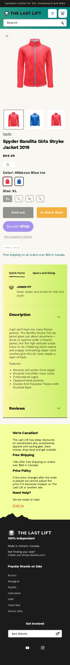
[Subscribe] (57, 634)
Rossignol (13, 581)
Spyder (7, 133)
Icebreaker (14, 593)
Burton (12, 575)
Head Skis (14, 605)
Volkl (11, 599)
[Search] (62, 23)
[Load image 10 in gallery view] (56, 119)
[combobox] (35, 23)
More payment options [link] (18, 236)
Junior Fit (24, 286)
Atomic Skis (15, 611)
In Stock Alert (51, 212)
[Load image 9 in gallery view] (35, 119)
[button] (52, 13)
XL (8, 198)
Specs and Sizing (44, 273)
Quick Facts (17, 273)
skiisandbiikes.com (33, 555)
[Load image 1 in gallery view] (13, 119)
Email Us (18, 505)
